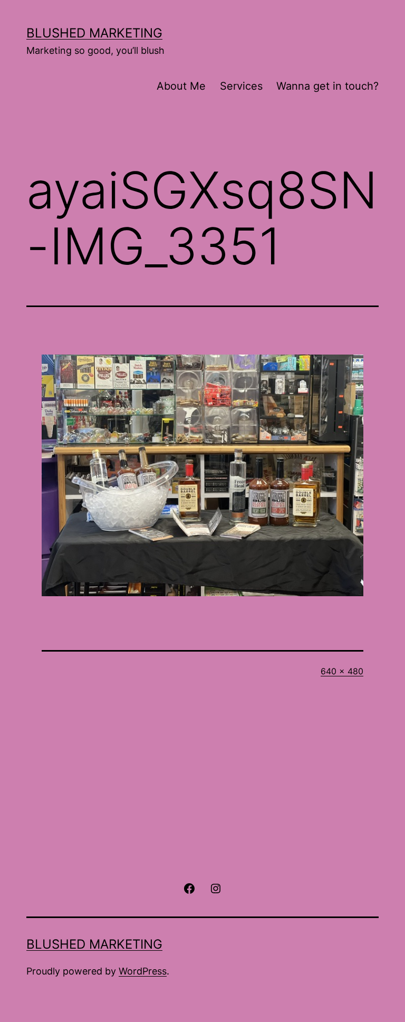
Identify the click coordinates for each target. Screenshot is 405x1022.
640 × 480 (342, 671)
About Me (181, 86)
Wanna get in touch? (327, 86)
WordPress (143, 971)
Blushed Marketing (94, 33)
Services (241, 86)
